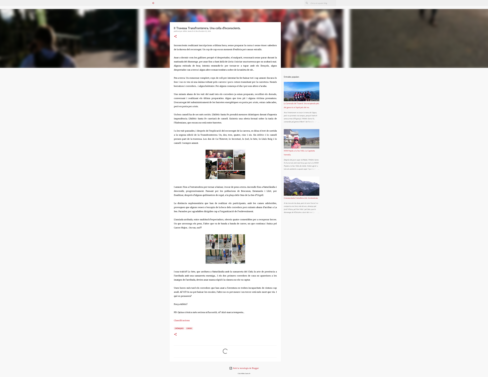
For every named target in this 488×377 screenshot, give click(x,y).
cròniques (179, 328)
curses (189, 328)
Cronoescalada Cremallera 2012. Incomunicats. (301, 198)
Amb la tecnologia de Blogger (245, 368)
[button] (175, 36)
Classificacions (182, 320)
